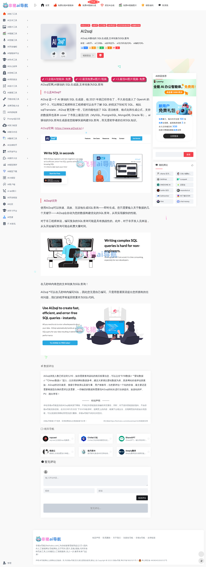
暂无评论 (50, 461)
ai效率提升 (112, 25)
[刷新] (192, 165)
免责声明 (96, 537)
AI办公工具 (85, 25)
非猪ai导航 (140, 537)
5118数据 (125, 375)
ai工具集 (102, 25)
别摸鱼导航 (128, 537)
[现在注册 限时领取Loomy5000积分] (174, 87)
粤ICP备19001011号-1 (129, 560)
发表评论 (142, 498)
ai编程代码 (136, 25)
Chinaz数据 (53, 380)
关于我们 (117, 537)
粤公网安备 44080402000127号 (154, 560)
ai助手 (94, 25)
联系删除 (106, 537)
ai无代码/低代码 (124, 25)
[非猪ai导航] (48, 539)
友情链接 (151, 537)
